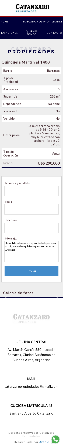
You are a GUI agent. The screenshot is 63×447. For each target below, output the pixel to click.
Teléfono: (11, 220)
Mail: (8, 201)
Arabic (44, 441)
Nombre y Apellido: (17, 183)
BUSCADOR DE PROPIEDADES (42, 21)
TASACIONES (9, 32)
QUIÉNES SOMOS (31, 33)
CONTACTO (54, 32)
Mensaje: (11, 238)
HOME (5, 21)
